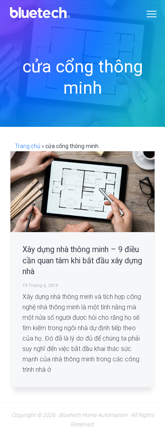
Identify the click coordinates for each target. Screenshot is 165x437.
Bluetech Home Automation (93, 415)
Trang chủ (27, 146)
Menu (152, 14)
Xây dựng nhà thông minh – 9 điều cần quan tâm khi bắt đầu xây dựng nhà (82, 260)
